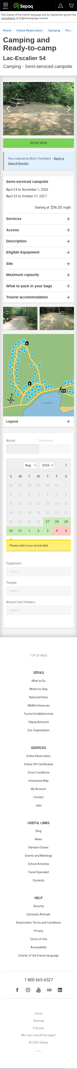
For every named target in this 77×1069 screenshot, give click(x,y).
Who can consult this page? (38, 1035)
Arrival (10, 441)
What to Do (38, 680)
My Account (38, 789)
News (38, 839)
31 (20, 531)
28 (57, 522)
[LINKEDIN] (60, 990)
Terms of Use (38, 939)
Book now (38, 143)
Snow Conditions (38, 772)
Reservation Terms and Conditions (38, 922)
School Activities (38, 864)
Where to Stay (38, 689)
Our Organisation (38, 730)
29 (66, 522)
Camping (54, 30)
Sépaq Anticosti (38, 722)
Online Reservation (29, 30)
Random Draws (38, 847)
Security (38, 906)
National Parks (38, 697)
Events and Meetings (38, 855)
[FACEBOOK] (17, 990)
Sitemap (38, 1020)
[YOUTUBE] (39, 990)
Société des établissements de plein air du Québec (23, 6)
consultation (8, 18)
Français (38, 1028)
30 (11, 531)
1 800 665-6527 (38, 979)
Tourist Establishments (38, 713)
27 (47, 522)
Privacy (38, 930)
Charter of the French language (38, 955)
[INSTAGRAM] (28, 990)
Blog (38, 831)
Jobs (38, 805)
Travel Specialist (38, 872)
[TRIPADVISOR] (49, 990)
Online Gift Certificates (38, 764)
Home (7, 30)
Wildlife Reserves (39, 705)
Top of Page (38, 655)
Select (14, 572)
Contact (38, 797)
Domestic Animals (38, 914)
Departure (46, 441)
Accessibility (39, 947)
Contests (38, 880)
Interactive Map (39, 780)
